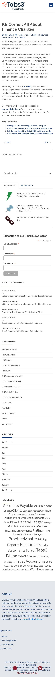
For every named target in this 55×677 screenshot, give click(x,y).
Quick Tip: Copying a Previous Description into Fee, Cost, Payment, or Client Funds (33, 208)
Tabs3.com (6, 648)
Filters (13, 522)
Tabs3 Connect (8, 413)
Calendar (45, 506)
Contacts (46, 510)
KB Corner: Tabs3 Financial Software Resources (30, 134)
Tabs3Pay (43, 556)
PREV (8, 142)
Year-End (49, 570)
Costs (11, 514)
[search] (27, 173)
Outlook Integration (11, 365)
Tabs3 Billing (19, 37)
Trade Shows (7, 644)
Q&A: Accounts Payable (12, 376)
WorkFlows (7, 424)
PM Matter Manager (31, 534)
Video (4, 419)
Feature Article (8, 355)
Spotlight (6, 408)
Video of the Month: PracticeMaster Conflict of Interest (27, 296)
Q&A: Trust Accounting (12, 397)
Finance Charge (30, 35)
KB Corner (6, 360)
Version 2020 (32, 566)
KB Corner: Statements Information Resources (29, 128)
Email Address (11, 244)
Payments (26, 530)
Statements (7, 37)
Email (23, 518)
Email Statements (35, 518)
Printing (42, 539)
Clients (17, 510)
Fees (7, 522)
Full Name (8, 253)
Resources (43, 35)
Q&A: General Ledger (11, 381)
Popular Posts (10, 185)
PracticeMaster (22, 538)
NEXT (46, 142)
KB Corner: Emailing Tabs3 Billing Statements (29, 131)
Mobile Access (17, 526)
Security (43, 545)
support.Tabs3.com (11, 109)
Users (49, 561)
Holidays (48, 522)
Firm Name (9, 263)
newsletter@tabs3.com (32, 619)
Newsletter (32, 527)
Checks (8, 510)
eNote (47, 518)
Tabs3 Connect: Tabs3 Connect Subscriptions (22, 323)
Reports (13, 545)
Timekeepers (9, 562)
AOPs (36, 506)
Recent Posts (27, 185)
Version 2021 (45, 566)
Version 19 (19, 565)
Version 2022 (9, 569)
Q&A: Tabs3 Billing (10, 392)
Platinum (6, 371)
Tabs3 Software (9, 290)
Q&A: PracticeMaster (11, 387)
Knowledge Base (9, 640)
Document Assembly (24, 514)
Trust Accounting (30, 561)
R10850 (27, 86)
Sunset (31, 550)
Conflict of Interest (31, 511)
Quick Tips (6, 403)
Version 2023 (23, 569)
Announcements (9, 349)
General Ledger (30, 522)
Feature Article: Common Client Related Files (22, 312)
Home (4, 636)
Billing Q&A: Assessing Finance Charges (26, 126)
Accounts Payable (18, 505)
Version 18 (8, 566)
